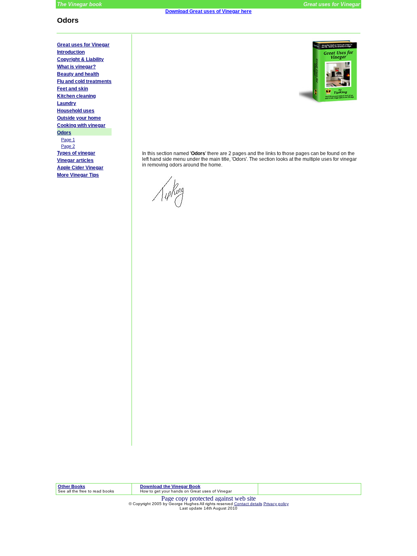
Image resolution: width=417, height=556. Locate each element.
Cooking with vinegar (81, 125)
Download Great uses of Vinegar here (208, 11)
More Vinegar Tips (78, 175)
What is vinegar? (76, 67)
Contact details (248, 503)
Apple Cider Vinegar (80, 168)
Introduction (71, 52)
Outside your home (79, 118)
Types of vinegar (76, 153)
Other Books (71, 486)
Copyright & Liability (80, 59)
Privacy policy (276, 503)
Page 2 (68, 146)
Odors (64, 133)
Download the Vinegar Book (170, 486)
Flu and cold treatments (84, 81)
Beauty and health (78, 74)
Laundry (66, 103)
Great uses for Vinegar (83, 45)
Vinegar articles (75, 160)
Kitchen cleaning (76, 96)
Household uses (75, 111)
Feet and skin (72, 89)
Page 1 (68, 139)
